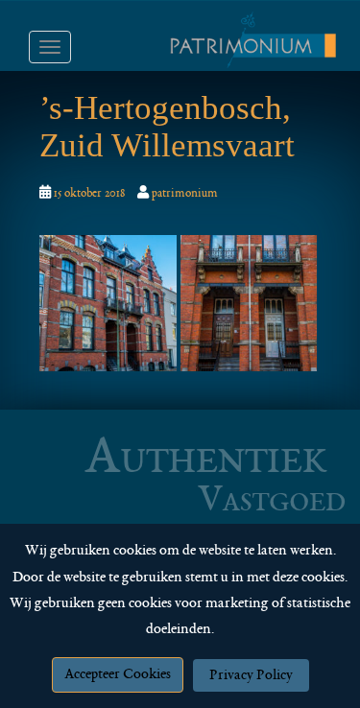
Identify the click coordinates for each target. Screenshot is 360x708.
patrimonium (185, 194)
